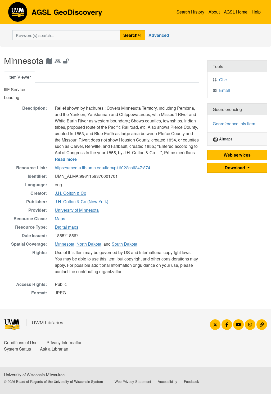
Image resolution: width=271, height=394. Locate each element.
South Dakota (124, 244)
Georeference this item (234, 124)
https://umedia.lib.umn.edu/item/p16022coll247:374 (102, 168)
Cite (223, 80)
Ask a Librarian (54, 349)
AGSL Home (235, 12)
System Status (17, 349)
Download (235, 168)
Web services (237, 155)
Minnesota (64, 244)
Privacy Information (65, 342)
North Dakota (88, 244)
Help (256, 12)
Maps (60, 218)
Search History (190, 12)
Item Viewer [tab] (19, 77)
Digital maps (66, 227)
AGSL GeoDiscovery (17, 14)
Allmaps (225, 138)
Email (224, 90)
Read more (66, 159)
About (214, 12)
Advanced (158, 35)
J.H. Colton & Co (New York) (81, 201)
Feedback (191, 381)
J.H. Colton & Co (70, 193)
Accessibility (167, 381)
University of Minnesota (77, 210)
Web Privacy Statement (133, 381)
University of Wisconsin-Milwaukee (34, 374)
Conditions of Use (21, 342)
